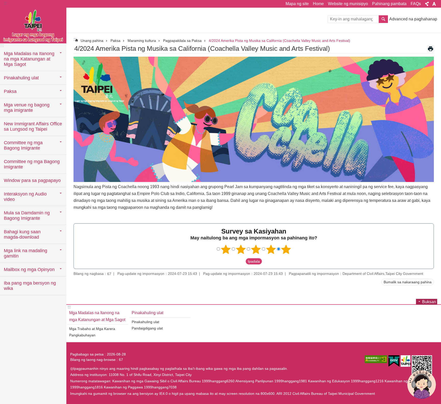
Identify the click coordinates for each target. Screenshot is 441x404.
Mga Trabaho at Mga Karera (92, 329)
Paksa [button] (10, 91)
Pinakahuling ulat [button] (21, 77)
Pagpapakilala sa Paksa (182, 41)
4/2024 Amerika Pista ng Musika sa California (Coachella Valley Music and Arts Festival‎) (279, 41)
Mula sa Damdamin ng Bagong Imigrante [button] (27, 215)
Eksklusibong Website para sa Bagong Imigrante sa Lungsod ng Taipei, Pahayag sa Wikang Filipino (33, 25)
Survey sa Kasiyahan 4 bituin (271, 249)
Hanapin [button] (383, 19)
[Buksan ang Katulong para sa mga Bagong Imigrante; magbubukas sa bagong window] (421, 384)
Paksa (115, 41)
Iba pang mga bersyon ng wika (30, 285)
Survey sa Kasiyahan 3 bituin (256, 249)
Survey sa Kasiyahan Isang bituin (226, 249)
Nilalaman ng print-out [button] (430, 48)
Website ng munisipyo (348, 4)
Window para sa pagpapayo (32, 180)
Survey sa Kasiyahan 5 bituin (286, 249)
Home (318, 4)
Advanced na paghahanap (413, 19)
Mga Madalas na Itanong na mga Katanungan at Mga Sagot (97, 316)
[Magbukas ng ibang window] (376, 359)
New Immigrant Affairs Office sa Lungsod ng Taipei (33, 126)
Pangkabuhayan (82, 335)
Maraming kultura (142, 41)
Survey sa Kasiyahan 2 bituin (241, 249)
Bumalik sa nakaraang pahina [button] (408, 282)
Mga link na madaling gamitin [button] (25, 253)
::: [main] (75, 39)
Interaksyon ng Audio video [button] (25, 196)
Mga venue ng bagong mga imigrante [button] (27, 107)
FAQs (416, 4)
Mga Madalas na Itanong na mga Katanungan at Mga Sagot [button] (29, 59)
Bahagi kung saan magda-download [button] (22, 234)
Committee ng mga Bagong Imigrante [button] (23, 145)
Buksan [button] (427, 4)
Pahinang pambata (389, 4)
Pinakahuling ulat (147, 313)
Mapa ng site (297, 4)
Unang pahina (92, 41)
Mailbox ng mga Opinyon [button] (29, 269)
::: (5, 3)
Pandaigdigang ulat (147, 328)
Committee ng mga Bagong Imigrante (32, 164)
